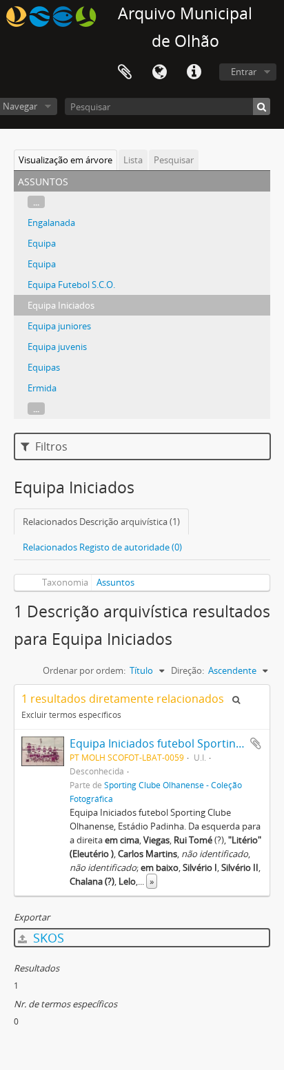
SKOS (47, 937)
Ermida (42, 388)
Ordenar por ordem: (84, 670)
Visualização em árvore (65, 160)
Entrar (243, 71)
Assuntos (115, 582)
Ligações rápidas (193, 72)
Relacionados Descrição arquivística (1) (101, 521)
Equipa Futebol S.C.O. (71, 284)
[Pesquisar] (261, 106)
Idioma (159, 72)
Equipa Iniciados (61, 305)
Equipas (44, 367)
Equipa (42, 243)
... (36, 202)
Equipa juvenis (57, 346)
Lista (133, 160)
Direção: (187, 670)
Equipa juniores (59, 326)
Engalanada (51, 222)
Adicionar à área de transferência (256, 743)
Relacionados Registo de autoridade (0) (102, 547)
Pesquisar (174, 160)
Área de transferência (125, 72)
